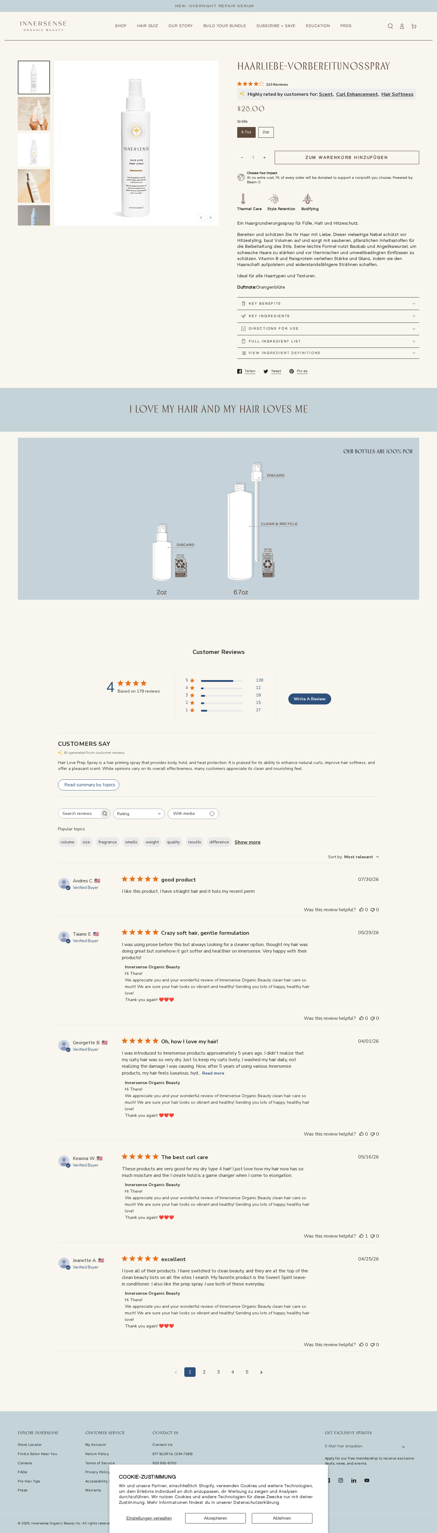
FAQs (22, 1472)
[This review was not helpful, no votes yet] (372, 909)
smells (131, 842)
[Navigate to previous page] (175, 1372)
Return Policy (97, 1454)
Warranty (93, 1490)
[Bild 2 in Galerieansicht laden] (34, 114)
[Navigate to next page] (261, 1372)
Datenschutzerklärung (256, 1502)
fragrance (107, 842)
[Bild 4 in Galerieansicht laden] (34, 186)
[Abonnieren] (403, 1446)
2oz (266, 132)
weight (152, 842)
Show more (248, 842)
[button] (390, 26)
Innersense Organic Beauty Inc (56, 1523)
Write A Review (310, 699)
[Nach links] (201, 218)
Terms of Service (100, 1463)
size (86, 842)
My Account (95, 1444)
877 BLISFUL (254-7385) (173, 1454)
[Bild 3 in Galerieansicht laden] (34, 150)
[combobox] (139, 814)
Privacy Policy (97, 1472)
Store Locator (30, 1444)
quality (173, 842)
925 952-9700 (164, 1463)
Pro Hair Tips (29, 1481)
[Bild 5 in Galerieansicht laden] (34, 222)
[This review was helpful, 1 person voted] (361, 1236)
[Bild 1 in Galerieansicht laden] (34, 77)
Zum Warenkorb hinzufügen (347, 157)
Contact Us (162, 1444)
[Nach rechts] (211, 218)
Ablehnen (282, 1518)
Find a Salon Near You (37, 1454)
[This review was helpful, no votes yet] (361, 909)
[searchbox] (78, 813)
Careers (25, 1463)
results (194, 842)
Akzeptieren (215, 1518)
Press (23, 1490)
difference (219, 842)
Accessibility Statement (106, 1481)
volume (67, 842)
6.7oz (246, 132)
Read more (213, 1073)
